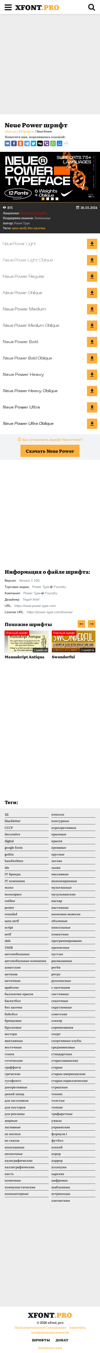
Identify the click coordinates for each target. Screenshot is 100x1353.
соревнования (62, 1027)
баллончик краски (19, 994)
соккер (56, 1020)
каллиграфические (19, 1167)
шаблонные (60, 1187)
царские (57, 1173)
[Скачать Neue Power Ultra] (92, 407)
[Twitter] (33, 143)
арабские (12, 987)
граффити (13, 1067)
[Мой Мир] (59, 143)
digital (9, 841)
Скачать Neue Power (50, 451)
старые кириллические (69, 1080)
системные (60, 994)
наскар (56, 900)
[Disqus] (50, 734)
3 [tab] (52, 198)
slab (7, 940)
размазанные (61, 960)
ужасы (56, 1120)
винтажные (14, 1040)
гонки (9, 1054)
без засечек (36, 228)
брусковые (13, 1027)
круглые (57, 854)
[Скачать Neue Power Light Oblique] (92, 260)
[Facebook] (14, 143)
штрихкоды (60, 1193)
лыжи (55, 867)
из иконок (13, 1134)
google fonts (14, 847)
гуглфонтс (13, 1080)
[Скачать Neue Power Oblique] (92, 293)
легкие (56, 860)
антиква (11, 974)
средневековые (63, 1047)
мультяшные (61, 887)
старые (57, 1067)
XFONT (37, 7)
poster (9, 907)
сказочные (59, 1000)
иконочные (14, 1153)
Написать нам (50, 1347)
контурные (60, 821)
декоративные (16, 1087)
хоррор (57, 1160)
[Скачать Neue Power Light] (92, 244)
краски (56, 841)
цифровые (59, 1180)
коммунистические (20, 1187)
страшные (59, 1087)
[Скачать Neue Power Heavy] (92, 375)
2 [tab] (47, 198)
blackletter (12, 821)
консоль (57, 814)
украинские (60, 1127)
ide (7, 867)
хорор (56, 1153)
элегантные (60, 1200)
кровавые (58, 847)
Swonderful (18, 656)
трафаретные (62, 1113)
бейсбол (11, 1014)
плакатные (60, 934)
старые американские (68, 1074)
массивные (60, 874)
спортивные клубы (66, 1040)
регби (55, 967)
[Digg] (40, 143)
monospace (13, 894)
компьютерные (17, 1193)
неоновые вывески (65, 914)
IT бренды (13, 874)
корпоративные (63, 827)
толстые (58, 1100)
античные (12, 980)
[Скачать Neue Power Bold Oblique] (92, 358)
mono (9, 887)
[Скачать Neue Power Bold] (92, 342)
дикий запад (14, 1094)
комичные (13, 1180)
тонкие (57, 1107)
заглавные (13, 1127)
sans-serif (19, 228)
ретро (55, 974)
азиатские (13, 967)
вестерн (11, 1034)
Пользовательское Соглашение (40, 1327)
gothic (9, 854)
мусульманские (63, 894)
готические (14, 1060)
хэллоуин (59, 1167)
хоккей (57, 1147)
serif (8, 934)
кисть (9, 1173)
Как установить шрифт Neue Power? (52, 439)
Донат (62, 1340)
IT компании (15, 881)
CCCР (9, 827)
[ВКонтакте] (7, 143)
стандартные (61, 1054)
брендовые (13, 1020)
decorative (12, 834)
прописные (60, 947)
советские (59, 1014)
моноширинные (64, 881)
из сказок (12, 1140)
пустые (57, 954)
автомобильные (17, 954)
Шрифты (41, 1340)
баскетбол (13, 1000)
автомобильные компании (25, 960)
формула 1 (59, 1134)
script (9, 927)
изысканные (14, 1147)
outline (10, 900)
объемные (59, 921)
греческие (12, 1074)
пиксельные (60, 927)
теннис (57, 1094)
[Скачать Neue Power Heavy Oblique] (92, 391)
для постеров (15, 1107)
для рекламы (15, 1113)
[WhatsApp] (53, 143)
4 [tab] (57, 198)
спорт (56, 1034)
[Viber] (46, 143)
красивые (58, 834)
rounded (11, 914)
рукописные (61, 980)
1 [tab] (43, 198)
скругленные (61, 1007)
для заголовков (16, 1100)
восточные (13, 1047)
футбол (57, 1140)
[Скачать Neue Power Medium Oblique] (92, 325)
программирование (66, 940)
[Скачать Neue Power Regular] (92, 276)
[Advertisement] (50, 64)
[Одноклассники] (20, 143)
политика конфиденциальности (58, 1330)
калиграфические (19, 1160)
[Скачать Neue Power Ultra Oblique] (92, 424)
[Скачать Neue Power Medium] (92, 309)
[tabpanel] (50, 177)
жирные (11, 1120)
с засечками (60, 987)
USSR (9, 947)
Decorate (63, 656)
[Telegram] (27, 143)
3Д (7, 814)
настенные (60, 907)
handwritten (14, 860)
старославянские (64, 1060)
